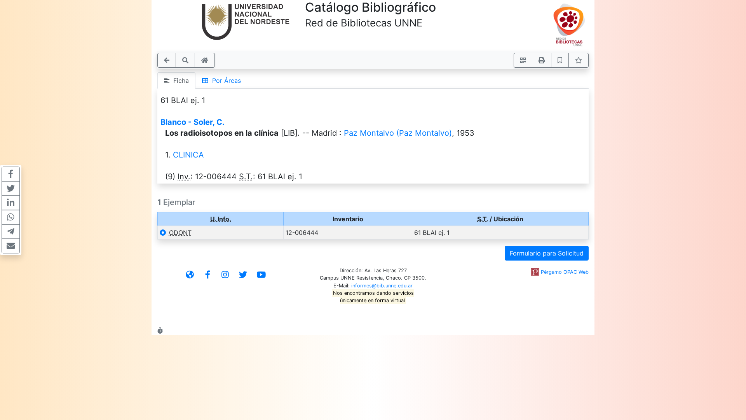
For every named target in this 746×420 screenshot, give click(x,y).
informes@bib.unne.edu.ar (382, 286)
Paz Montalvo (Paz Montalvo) (398, 133)
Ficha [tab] (179, 80)
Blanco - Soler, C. (192, 122)
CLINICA (188, 154)
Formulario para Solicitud (547, 253)
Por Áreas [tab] (224, 80)
